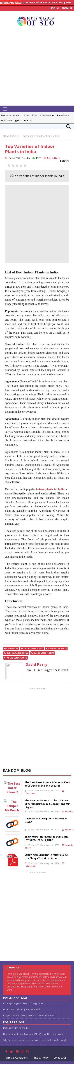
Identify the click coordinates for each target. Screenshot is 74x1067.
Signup (67, 8)
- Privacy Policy (39, 1057)
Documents (63, 115)
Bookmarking (47, 115)
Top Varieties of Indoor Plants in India (41, 136)
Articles (7, 115)
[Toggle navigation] (5, 109)
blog (15, 136)
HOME (6, 136)
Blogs (26, 115)
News (17, 115)
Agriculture (53, 158)
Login (54, 8)
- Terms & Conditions (15, 1057)
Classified (8, 121)
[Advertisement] (37, 67)
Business (69, 811)
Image (29, 121)
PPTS (19, 121)
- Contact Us (59, 1057)
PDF (35, 115)
